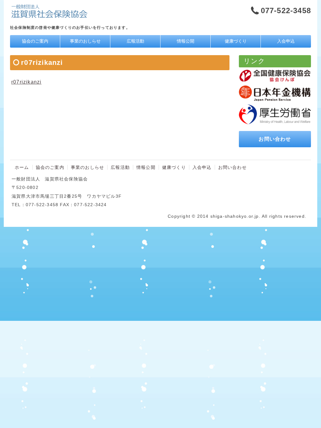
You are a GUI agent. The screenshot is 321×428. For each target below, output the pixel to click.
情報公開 (185, 41)
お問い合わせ (275, 139)
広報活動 (135, 41)
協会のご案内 (35, 41)
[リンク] (275, 75)
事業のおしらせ (85, 41)
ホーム (22, 167)
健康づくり (236, 41)
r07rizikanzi (26, 82)
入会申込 (286, 41)
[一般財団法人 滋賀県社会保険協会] (49, 14)
